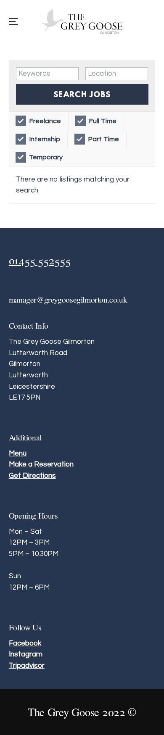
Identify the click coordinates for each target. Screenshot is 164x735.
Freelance (45, 121)
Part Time (103, 139)
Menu (17, 453)
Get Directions (32, 475)
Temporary (46, 157)
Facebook (25, 643)
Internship (44, 139)
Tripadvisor (27, 665)
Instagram (25, 654)
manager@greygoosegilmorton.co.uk (68, 299)
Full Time (102, 121)
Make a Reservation (41, 464)
